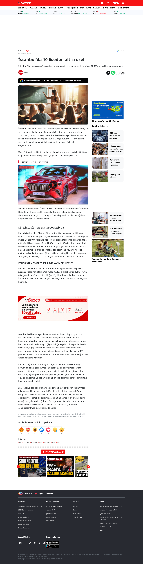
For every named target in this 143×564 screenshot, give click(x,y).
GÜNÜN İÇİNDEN (71, 8)
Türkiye (26, 442)
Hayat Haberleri (23, 524)
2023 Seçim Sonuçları (25, 510)
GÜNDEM (43, 8)
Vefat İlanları (77, 517)
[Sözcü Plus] (49, 493)
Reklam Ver (77, 514)
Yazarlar (21, 514)
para (53, 442)
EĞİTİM (112, 8)
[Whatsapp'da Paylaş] (113, 73)
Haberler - (22, 51)
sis (20, 442)
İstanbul (34, 442)
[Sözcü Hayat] (39, 493)
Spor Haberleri (51, 514)
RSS (101, 530)
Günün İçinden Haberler (54, 506)
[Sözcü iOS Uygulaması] (52, 542)
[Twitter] (30, 543)
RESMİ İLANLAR (123, 8)
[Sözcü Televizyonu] (20, 493)
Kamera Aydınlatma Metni (109, 523)
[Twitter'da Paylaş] (108, 73)
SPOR (82, 8)
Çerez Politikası (105, 514)
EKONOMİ (52, 8)
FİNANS (105, 8)
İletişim (75, 506)
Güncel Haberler (52, 501)
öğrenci (47, 442)
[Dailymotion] (39, 543)
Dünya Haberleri (24, 528)
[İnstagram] (20, 543)
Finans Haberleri (24, 517)
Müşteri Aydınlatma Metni (109, 510)
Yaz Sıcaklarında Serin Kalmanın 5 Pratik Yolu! (107, 260)
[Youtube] (34, 543)
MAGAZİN (96, 8)
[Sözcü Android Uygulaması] (52, 546)
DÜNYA (60, 8)
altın (58, 442)
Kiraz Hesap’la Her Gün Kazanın (105, 121)
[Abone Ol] (119, 51)
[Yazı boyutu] (122, 73)
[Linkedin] (44, 543)
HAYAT (88, 8)
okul (40, 442)
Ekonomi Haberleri (24, 521)
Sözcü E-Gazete (51, 517)
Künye (75, 510)
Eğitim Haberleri (100, 126)
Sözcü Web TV (50, 510)
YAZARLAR (33, 8)
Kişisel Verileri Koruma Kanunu (111, 506)
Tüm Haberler (50, 521)
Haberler (22, 501)
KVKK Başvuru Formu (107, 527)
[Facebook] (25, 543)
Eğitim (28, 51)
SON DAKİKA (22, 8)
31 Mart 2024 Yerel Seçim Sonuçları (30, 506)
